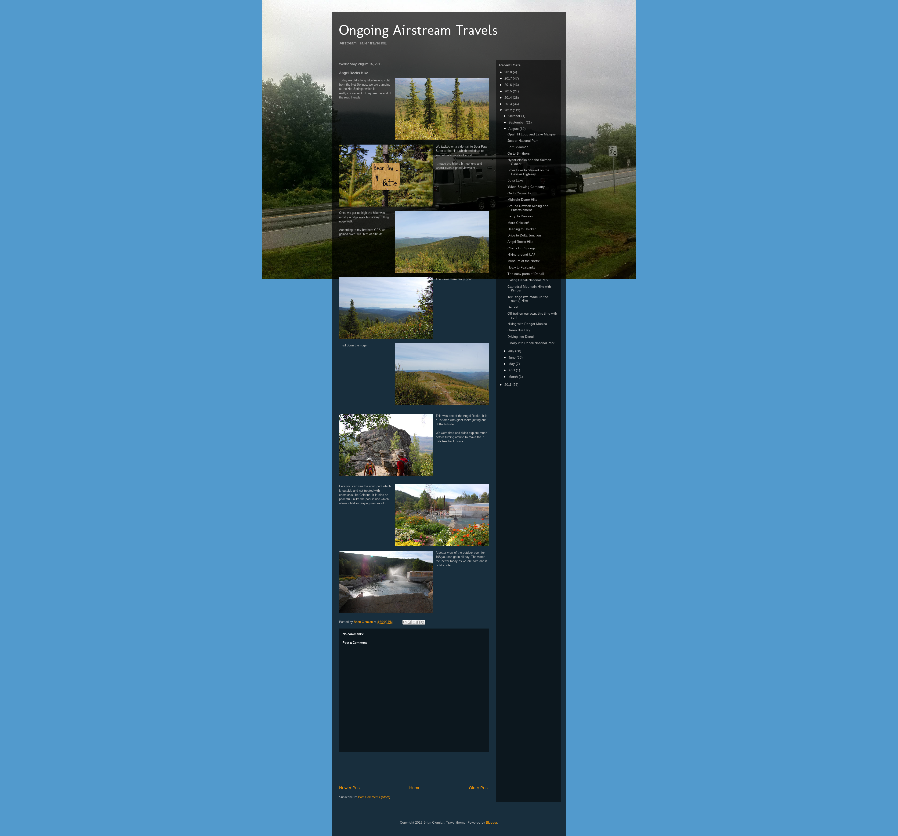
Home (414, 787)
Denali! (512, 307)
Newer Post (350, 787)
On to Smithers (518, 153)
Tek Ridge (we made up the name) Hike (527, 299)
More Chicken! (518, 223)
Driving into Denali (520, 336)
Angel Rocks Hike (520, 242)
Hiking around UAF (521, 254)
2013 (508, 104)
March (513, 376)
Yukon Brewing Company (526, 187)
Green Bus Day (518, 330)
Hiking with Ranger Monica (527, 324)
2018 (508, 72)
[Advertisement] (424, 768)
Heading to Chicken (521, 229)
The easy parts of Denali (525, 274)
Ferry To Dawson (520, 216)
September (517, 122)
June (512, 357)
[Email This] (404, 622)
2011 (508, 384)
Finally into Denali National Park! (531, 343)
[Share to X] (413, 622)
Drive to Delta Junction (524, 235)
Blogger (491, 822)
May (512, 364)
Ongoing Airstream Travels (418, 30)
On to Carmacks (519, 193)
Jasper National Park (522, 140)
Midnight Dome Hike (522, 199)
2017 (508, 78)
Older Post (479, 787)
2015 (508, 91)
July (511, 351)
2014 (508, 97)
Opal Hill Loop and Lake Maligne (531, 134)
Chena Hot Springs (521, 248)
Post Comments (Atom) (374, 797)
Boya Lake (515, 180)
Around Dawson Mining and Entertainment (527, 208)
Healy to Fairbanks (521, 267)
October (514, 116)
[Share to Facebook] (418, 622)
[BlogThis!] (409, 622)
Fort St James (517, 147)
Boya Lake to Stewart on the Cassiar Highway (528, 172)
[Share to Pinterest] (422, 622)
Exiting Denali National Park (527, 280)
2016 (508, 85)
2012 (508, 110)
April (512, 370)
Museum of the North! (523, 261)
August (514, 129)
